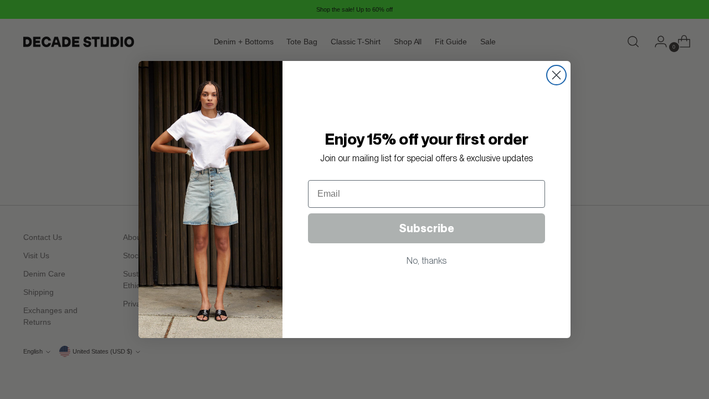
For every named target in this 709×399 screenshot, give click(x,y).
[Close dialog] (556, 75)
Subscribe (426, 228)
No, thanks (426, 260)
